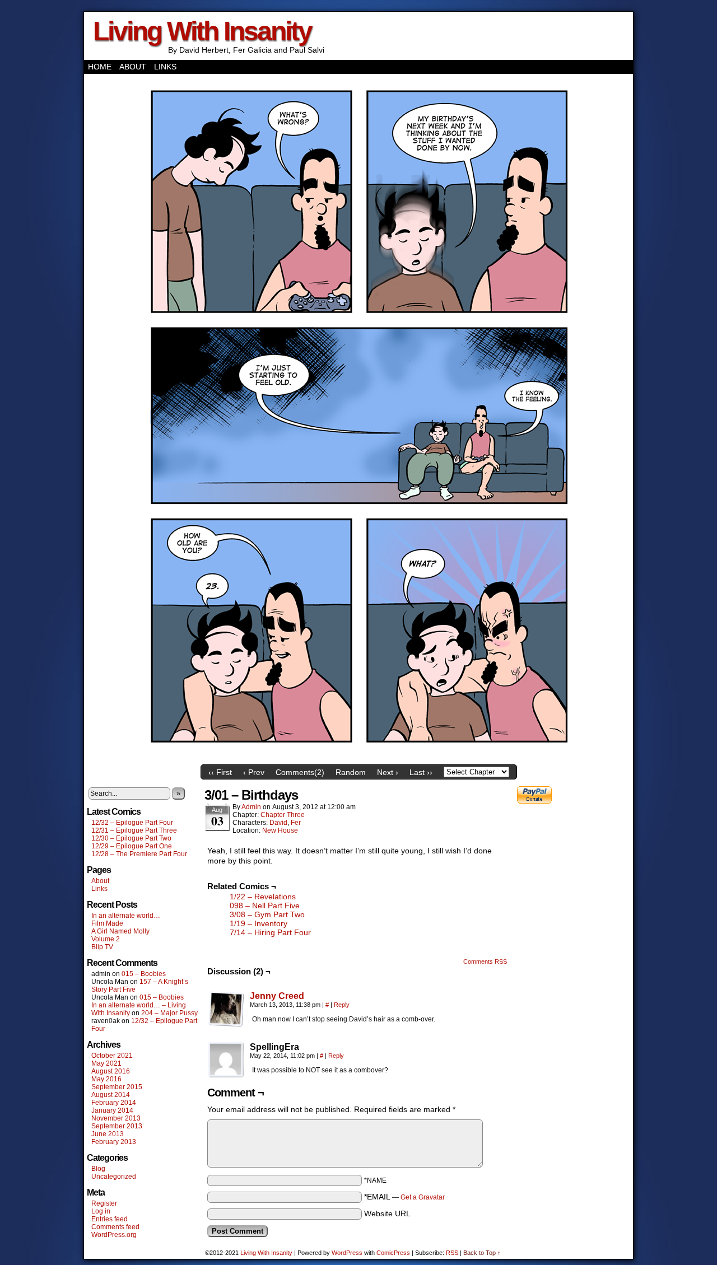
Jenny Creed (277, 996)
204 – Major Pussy (169, 1013)
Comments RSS (485, 961)
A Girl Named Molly (120, 931)
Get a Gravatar (423, 1197)
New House (280, 830)
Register (104, 1203)
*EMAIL (404, 1196)
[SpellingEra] (226, 1060)
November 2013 (116, 1118)
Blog (98, 1169)
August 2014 (110, 1095)
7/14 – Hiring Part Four (270, 932)
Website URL (387, 1213)
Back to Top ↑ (482, 1252)
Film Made (107, 923)
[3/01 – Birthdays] (358, 756)
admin (251, 807)
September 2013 (116, 1126)
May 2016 (106, 1079)
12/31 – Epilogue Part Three (134, 830)
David (278, 823)
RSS (452, 1252)
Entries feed (109, 1219)
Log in (100, 1211)
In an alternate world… (125, 915)
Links (165, 66)
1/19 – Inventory (258, 923)
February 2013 (113, 1142)
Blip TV (102, 947)
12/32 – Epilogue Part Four (132, 823)
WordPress (347, 1252)
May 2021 (106, 1063)
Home (99, 66)
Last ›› (420, 772)
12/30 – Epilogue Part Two (131, 838)
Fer (296, 823)
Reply (342, 1004)
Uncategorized (113, 1176)
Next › (387, 772)
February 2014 (113, 1103)
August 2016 (110, 1071)
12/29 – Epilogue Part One (131, 846)
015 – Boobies (144, 974)
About (132, 66)
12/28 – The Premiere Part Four (139, 854)
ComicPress (393, 1252)
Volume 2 (105, 939)
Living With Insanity (202, 31)
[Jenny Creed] (226, 1024)
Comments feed (115, 1227)
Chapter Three (282, 815)
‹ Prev (253, 772)
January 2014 (112, 1110)
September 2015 (116, 1087)
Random (351, 772)
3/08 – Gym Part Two (267, 914)
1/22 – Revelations (263, 896)
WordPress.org (114, 1235)
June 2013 (107, 1134)
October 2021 (112, 1055)
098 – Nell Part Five (265, 905)
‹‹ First (220, 772)
